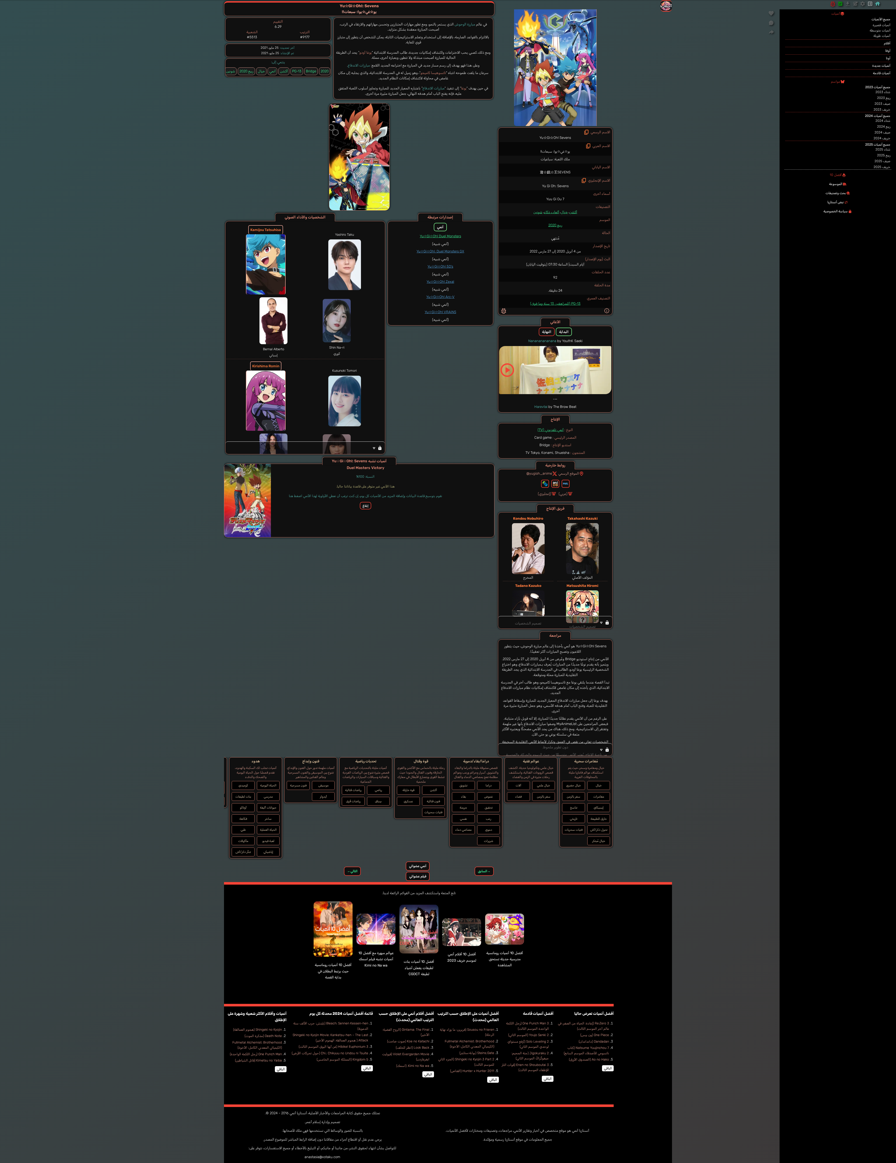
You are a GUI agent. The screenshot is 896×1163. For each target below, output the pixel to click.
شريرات (488, 841)
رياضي (378, 790)
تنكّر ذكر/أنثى (243, 852)
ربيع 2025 (883, 155)
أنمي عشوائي (417, 866)
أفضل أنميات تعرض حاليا (594, 1013)
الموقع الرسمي (568, 473)
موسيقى (323, 785)
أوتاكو (243, 807)
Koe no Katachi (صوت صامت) (408, 1041)
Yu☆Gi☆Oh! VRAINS (440, 312)
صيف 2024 (882, 132)
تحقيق (489, 807)
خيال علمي (543, 785)
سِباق (378, 801)
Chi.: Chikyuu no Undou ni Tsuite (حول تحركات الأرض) (330, 1053)
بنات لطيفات (243, 796)
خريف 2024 (882, 138)
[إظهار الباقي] (555, 622)
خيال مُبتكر (598, 841)
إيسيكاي (599, 807)
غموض (488, 796)
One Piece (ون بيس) (594, 1035)
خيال (564, 212)
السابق (484, 871)
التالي (352, 871)
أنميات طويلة (881, 36)
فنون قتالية (433, 801)
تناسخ (573, 807)
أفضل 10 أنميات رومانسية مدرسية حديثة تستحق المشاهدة (504, 959)
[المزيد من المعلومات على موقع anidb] (555, 484)
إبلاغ (365, 506)
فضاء (518, 796)
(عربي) (563, 494)
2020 (325, 71)
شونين (537, 212)
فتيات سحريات (574, 829)
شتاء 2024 (882, 121)
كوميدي (243, 785)
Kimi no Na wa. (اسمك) (412, 1066)
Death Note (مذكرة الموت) (263, 1036)
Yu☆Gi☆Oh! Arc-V (440, 297)
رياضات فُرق (353, 801)
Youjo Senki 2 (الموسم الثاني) (528, 1035)
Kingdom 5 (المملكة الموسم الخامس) (342, 1059)
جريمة (463, 807)
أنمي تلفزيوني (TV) (551, 430)
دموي (488, 829)
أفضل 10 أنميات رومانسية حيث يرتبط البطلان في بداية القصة (333, 971)
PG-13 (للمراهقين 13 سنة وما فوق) (555, 303)
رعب (488, 818)
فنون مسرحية (298, 785)
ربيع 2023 (883, 98)
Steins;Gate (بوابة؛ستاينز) (476, 1053)
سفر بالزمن (573, 796)
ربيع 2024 (883, 127)
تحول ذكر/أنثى (598, 829)
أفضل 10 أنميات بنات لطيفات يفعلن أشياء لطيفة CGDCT (419, 968)
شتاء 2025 (882, 149)
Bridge (311, 71)
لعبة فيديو (268, 841)
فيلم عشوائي (417, 876)
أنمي (272, 71)
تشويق (463, 785)
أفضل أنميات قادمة (538, 1013)
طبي (243, 829)
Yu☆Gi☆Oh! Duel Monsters (440, 236)
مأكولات (243, 841)
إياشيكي (268, 852)
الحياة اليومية (268, 785)
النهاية (546, 332)
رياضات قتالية (353, 790)
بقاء (463, 796)
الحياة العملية (268, 829)
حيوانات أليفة (268, 807)
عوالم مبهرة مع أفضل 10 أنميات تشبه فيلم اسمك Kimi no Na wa (376, 959)
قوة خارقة (408, 790)
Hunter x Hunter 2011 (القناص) (472, 1071)
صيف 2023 (882, 104)
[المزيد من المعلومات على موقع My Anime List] (566, 484)
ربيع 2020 (555, 225)
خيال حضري (573, 785)
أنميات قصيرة (881, 25)
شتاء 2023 (882, 92)
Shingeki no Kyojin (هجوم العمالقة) (257, 1030)
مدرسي (268, 796)
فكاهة (243, 818)
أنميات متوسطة (880, 30)
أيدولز (323, 796)
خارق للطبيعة (599, 818)
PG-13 (296, 71)
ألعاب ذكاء (551, 212)
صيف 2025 (882, 161)
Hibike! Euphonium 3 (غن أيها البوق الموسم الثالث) (333, 1047)
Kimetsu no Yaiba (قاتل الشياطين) (258, 1060)
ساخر (268, 818)
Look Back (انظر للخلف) (412, 1048)
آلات (518, 785)
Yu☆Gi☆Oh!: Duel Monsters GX (440, 251)
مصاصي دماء (463, 829)
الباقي (608, 1068)
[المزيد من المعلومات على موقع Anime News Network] (545, 484)
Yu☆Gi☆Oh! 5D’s (440, 266)
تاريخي (573, 818)
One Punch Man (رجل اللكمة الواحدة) (256, 1054)
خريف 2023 (882, 110)
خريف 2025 (882, 167)
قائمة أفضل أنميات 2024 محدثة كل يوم (341, 1013)
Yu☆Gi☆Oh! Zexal (440, 282)
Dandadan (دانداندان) (594, 1042)
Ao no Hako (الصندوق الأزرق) (589, 1059)
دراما (489, 785)
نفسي (463, 818)
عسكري (408, 801)
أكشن (573, 212)
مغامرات (598, 796)
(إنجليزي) (544, 494)
